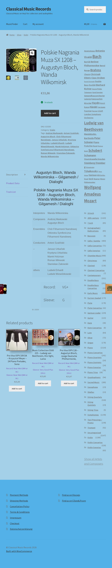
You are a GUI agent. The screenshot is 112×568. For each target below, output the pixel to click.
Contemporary (94, 275)
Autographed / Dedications (94, 229)
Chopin (87, 74)
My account (38, 24)
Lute (90, 332)
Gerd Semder (97, 92)
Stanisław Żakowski (65, 153)
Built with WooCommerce (19, 551)
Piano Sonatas (94, 367)
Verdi (91, 179)
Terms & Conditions (20, 511)
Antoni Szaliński (71, 133)
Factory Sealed (94, 298)
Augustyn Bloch (48, 136)
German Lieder (94, 313)
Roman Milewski (48, 153)
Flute (90, 303)
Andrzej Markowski (54, 133)
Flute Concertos (95, 308)
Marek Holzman (62, 146)
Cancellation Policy (19, 506)
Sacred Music (93, 382)
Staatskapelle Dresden (94, 159)
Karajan (95, 111)
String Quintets (92, 403)
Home (12, 35)
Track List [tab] (11, 191)
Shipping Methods (19, 500)
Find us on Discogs (71, 495)
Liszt (100, 110)
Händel (93, 107)
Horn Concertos (95, 327)
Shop (19, 35)
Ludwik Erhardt (57, 143)
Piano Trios (93, 372)
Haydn (96, 103)
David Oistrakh (89, 82)
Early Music (93, 293)
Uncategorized (94, 432)
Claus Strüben (98, 77)
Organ (90, 342)
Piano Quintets (94, 362)
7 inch (90, 223)
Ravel (95, 146)
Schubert (95, 150)
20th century (93, 218)
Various (93, 175)
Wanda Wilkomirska (50, 156)
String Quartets (95, 397)
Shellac (91, 392)
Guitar (90, 318)
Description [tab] (12, 174)
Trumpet (91, 427)
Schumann (90, 155)
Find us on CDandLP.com (74, 500)
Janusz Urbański (59, 139)
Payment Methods (19, 495)
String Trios (93, 410)
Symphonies (93, 414)
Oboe (90, 337)
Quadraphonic (94, 377)
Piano (96, 142)
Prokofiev (88, 146)
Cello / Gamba (94, 241)
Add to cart (50, 113)
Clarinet (91, 265)
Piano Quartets (95, 357)
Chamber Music (94, 255)
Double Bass (93, 280)
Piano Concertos (95, 352)
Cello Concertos (95, 245)
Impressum (15, 517)
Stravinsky (90, 167)
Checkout (14, 523)
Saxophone (93, 387)
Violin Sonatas (94, 447)
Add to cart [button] (17, 388)
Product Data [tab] (12, 183)
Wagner (97, 179)
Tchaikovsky (91, 171)
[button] (32, 53)
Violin (26, 35)
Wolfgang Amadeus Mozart (92, 194)
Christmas (92, 260)
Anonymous (89, 51)
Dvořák (92, 85)
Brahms (95, 70)
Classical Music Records (28, 9)
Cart (25, 24)
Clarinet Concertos (96, 270)
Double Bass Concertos (93, 287)
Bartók (87, 62)
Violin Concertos (95, 442)
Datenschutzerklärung (21, 528)
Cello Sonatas (94, 250)
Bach (96, 56)
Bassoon (91, 236)
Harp (90, 323)
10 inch (91, 213)
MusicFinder (12, 24)
